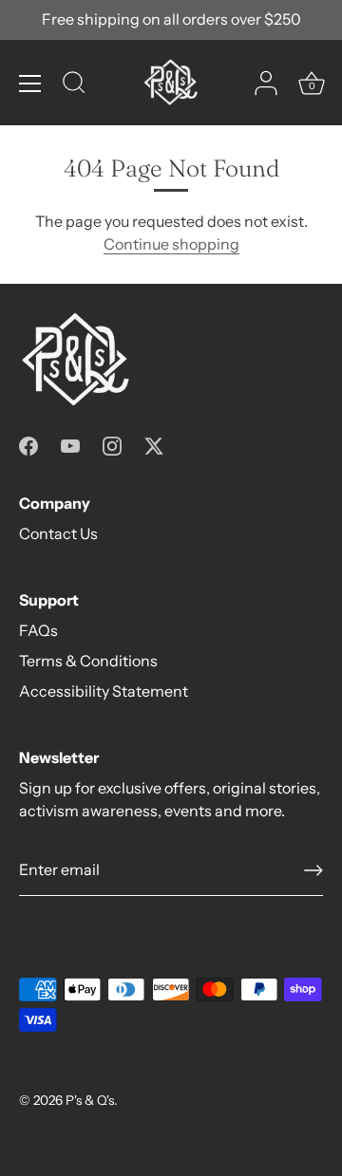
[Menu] (30, 83)
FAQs (38, 630)
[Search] (74, 85)
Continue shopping (171, 243)
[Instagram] (112, 444)
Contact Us (58, 533)
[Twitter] (153, 444)
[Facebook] (28, 444)
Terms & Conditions (88, 660)
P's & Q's (90, 1100)
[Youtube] (70, 444)
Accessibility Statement (103, 690)
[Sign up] (313, 870)
